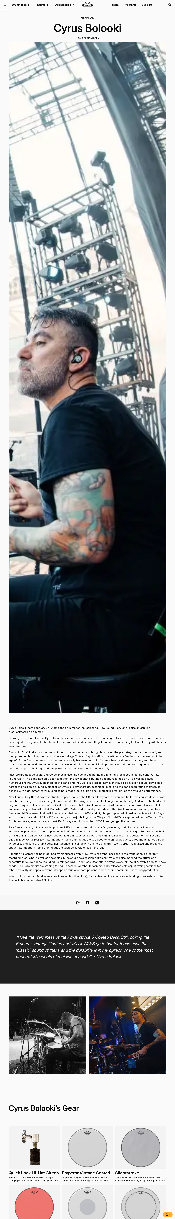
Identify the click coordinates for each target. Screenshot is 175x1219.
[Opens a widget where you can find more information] (168, 1215)
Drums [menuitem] (41, 4)
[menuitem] (28, 5)
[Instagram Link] (97, 903)
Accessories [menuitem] (63, 4)
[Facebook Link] (87, 903)
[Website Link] (78, 903)
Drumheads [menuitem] (19, 4)
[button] (5, 5)
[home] (87, 5)
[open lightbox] (87, 377)
